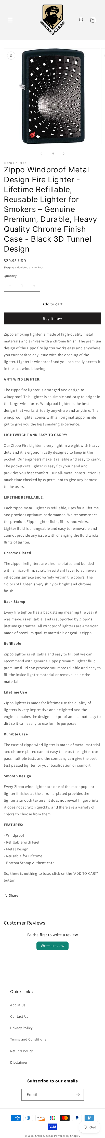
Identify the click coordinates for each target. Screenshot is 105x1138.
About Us (17, 1005)
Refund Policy (21, 1051)
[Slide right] (63, 153)
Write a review (52, 945)
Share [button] (13, 895)
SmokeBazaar (44, 1135)
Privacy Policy (21, 1028)
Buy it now (52, 318)
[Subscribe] (78, 1095)
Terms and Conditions (28, 1039)
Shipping (9, 267)
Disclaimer (19, 1062)
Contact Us (19, 1016)
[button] (10, 20)
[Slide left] (41, 153)
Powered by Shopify (67, 1135)
